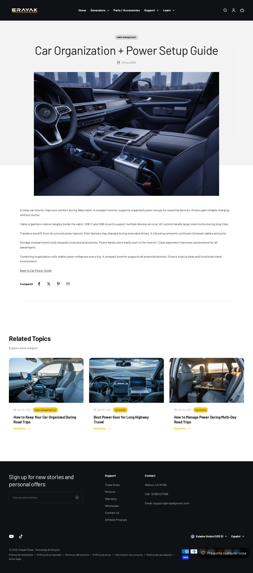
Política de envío (102, 554)
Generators (98, 10)
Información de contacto (129, 554)
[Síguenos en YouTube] (11, 536)
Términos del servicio (77, 554)
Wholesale (112, 505)
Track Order (112, 485)
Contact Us (112, 512)
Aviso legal (15, 558)
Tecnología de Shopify (47, 549)
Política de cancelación (159, 554)
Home (82, 10)
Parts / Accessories (127, 10)
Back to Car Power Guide (36, 270)
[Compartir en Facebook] (39, 284)
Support (149, 10)
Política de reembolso (21, 554)
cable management (126, 37)
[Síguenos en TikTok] (20, 536)
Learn (167, 10)
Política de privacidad (49, 554)
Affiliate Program (116, 519)
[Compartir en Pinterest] (58, 284)
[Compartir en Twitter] (48, 284)
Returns (110, 491)
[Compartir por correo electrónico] (68, 284)
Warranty (111, 498)
